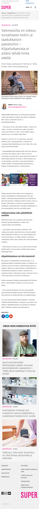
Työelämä (4, 466)
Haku (27, 7)
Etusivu (3, 13)
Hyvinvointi (5, 473)
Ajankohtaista (11, 13)
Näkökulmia (5, 477)
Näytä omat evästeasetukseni (27, 486)
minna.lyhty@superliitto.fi (17, 107)
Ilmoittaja (24, 466)
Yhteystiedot (25, 481)
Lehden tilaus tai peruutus (27, 476)
